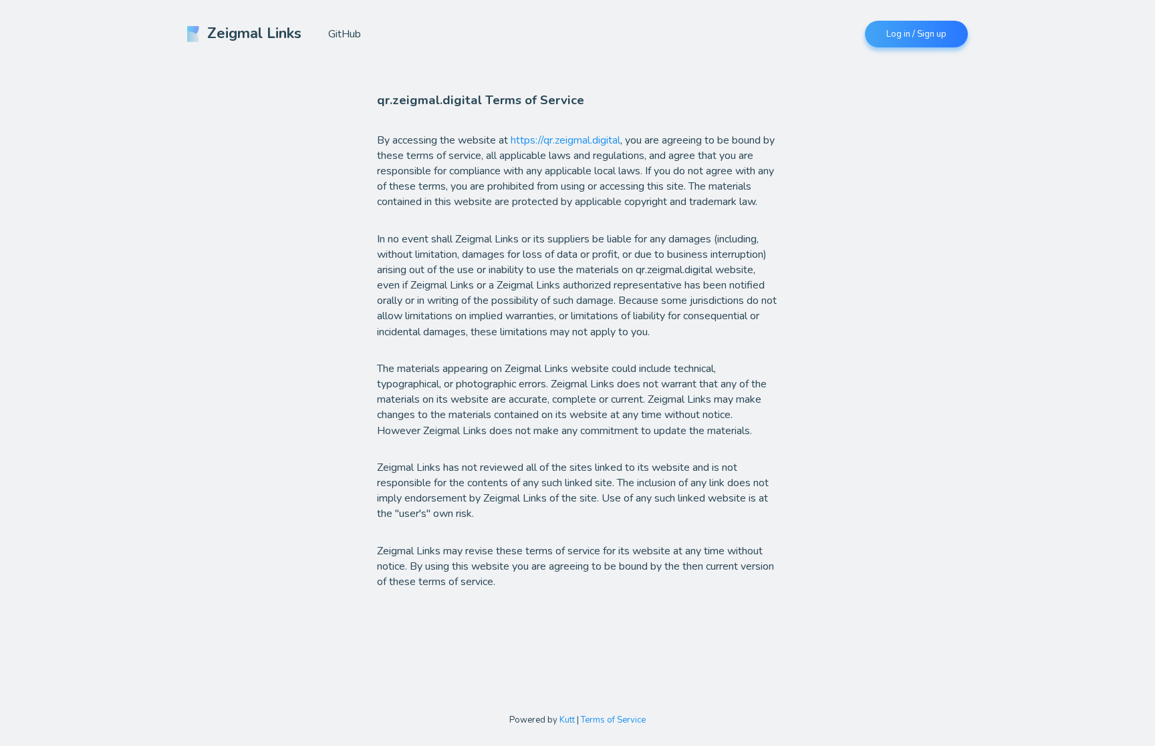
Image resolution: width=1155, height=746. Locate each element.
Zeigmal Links (254, 33)
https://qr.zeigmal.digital (565, 140)
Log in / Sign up (916, 34)
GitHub (344, 34)
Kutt (567, 720)
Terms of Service (613, 720)
